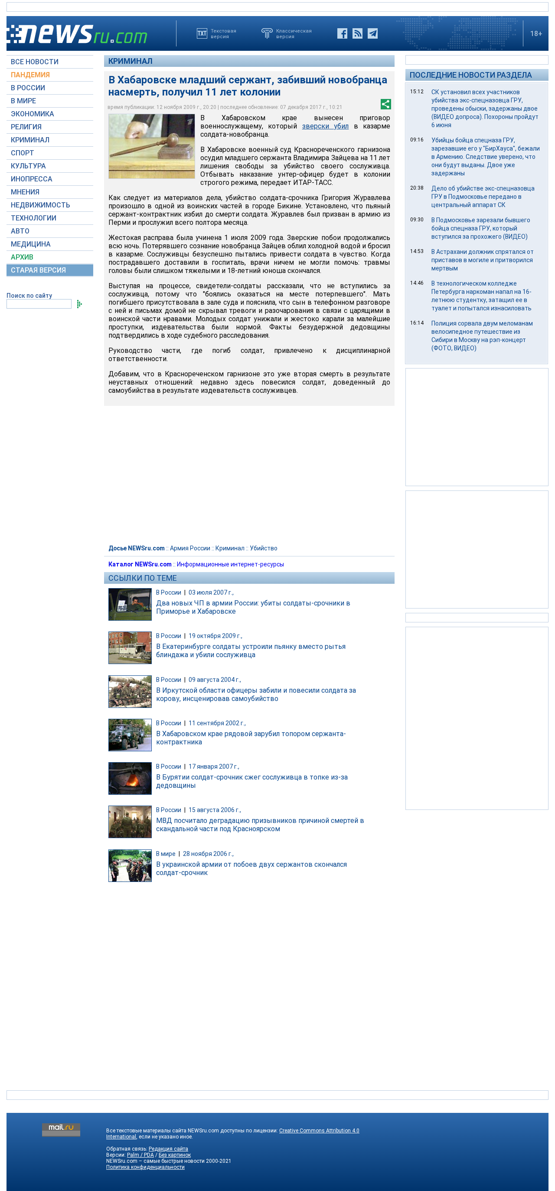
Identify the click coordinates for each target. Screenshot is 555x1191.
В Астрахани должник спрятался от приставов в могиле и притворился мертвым (482, 260)
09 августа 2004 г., (215, 679)
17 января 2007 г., (214, 766)
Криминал (130, 61)
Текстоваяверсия (223, 33)
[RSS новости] (357, 33)
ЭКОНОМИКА (32, 114)
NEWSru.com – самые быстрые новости (155, 1161)
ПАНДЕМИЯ (30, 75)
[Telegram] (373, 33)
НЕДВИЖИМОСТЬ (40, 205)
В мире (166, 853)
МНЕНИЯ (25, 192)
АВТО (20, 231)
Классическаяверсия (294, 33)
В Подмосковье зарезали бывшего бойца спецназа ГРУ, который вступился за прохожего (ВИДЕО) (480, 228)
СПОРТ (22, 153)
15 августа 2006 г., (215, 809)
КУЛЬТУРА (28, 166)
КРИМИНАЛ (30, 140)
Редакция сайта (168, 1149)
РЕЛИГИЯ (26, 127)
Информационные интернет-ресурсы (230, 564)
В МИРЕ (23, 101)
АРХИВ (22, 257)
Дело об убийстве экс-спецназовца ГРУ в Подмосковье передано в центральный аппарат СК (483, 196)
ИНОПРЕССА (31, 179)
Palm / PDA (140, 1155)
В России (168, 592)
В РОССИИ (28, 88)
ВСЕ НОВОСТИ (35, 62)
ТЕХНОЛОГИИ (33, 218)
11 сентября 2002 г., (217, 723)
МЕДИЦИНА (31, 244)
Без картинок (175, 1155)
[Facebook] (342, 33)
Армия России (190, 548)
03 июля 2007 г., (211, 592)
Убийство (264, 548)
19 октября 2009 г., (215, 635)
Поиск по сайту (29, 295)
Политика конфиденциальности (145, 1167)
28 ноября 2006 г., (208, 853)
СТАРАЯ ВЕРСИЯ (38, 270)
